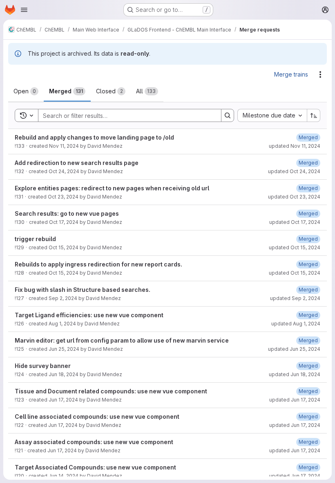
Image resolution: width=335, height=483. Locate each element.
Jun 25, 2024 (64, 349)
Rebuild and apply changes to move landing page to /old (94, 137)
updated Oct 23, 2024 (294, 197)
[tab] (26, 91)
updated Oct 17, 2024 (294, 222)
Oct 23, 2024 (63, 197)
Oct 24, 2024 (64, 171)
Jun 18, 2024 (63, 374)
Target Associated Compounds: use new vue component (95, 467)
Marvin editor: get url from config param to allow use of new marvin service (122, 340)
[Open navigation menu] (24, 9)
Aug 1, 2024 (62, 323)
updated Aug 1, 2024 (295, 323)
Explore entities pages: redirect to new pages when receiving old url (112, 188)
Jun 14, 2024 (63, 476)
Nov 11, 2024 (64, 146)
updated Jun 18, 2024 (294, 374)
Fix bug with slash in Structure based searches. (82, 289)
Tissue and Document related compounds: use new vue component (111, 391)
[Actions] (320, 74)
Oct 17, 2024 (63, 222)
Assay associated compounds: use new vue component (94, 441)
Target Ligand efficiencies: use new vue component (89, 314)
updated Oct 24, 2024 (294, 171)
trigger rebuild (35, 238)
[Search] (227, 115)
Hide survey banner (43, 365)
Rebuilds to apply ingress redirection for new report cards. (98, 264)
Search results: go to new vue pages (67, 213)
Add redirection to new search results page (76, 162)
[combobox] (272, 115)
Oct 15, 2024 (63, 247)
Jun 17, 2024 (63, 400)
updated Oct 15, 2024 (294, 247)
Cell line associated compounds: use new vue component (97, 416)
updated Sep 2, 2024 (295, 298)
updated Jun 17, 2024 (294, 400)
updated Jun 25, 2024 (294, 349)
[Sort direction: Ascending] (313, 115)
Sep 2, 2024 (63, 298)
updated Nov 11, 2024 (294, 146)
